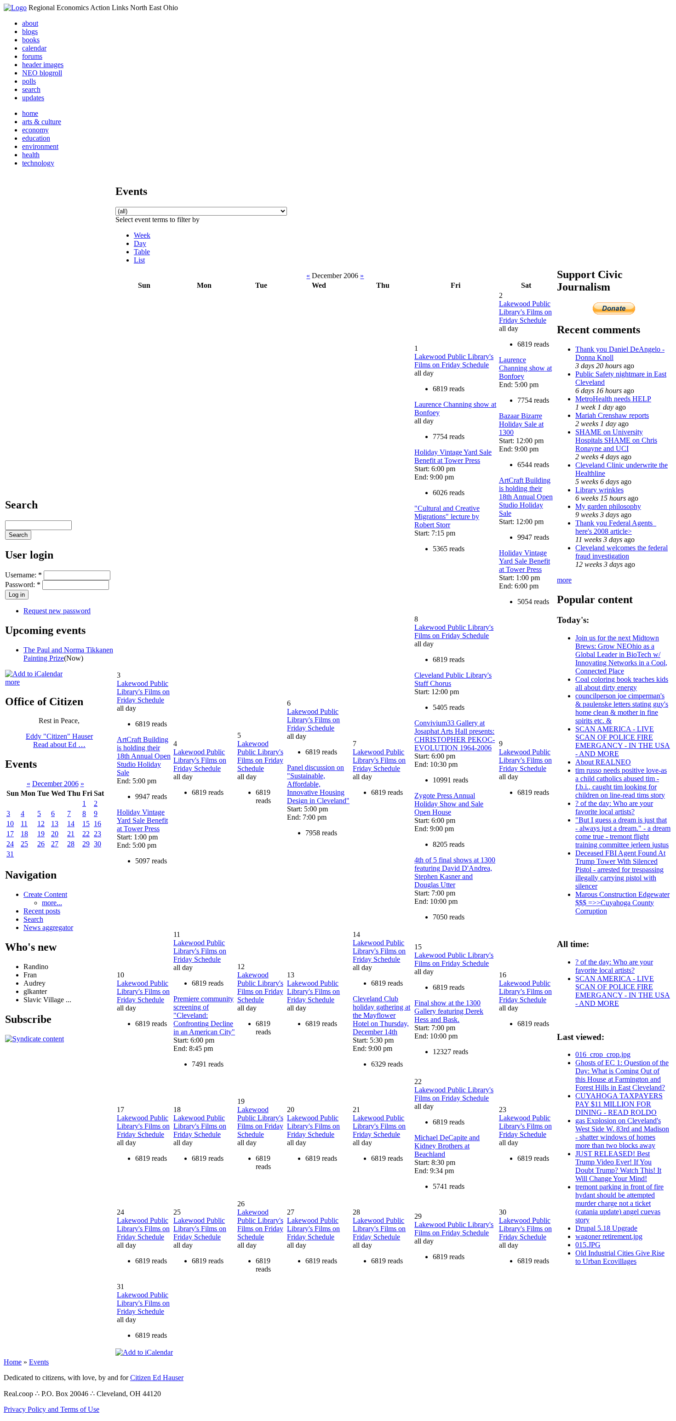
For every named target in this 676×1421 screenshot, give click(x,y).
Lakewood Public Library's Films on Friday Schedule (453, 361)
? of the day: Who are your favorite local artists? (614, 807)
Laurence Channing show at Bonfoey (525, 368)
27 (54, 844)
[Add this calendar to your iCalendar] (34, 674)
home (30, 113)
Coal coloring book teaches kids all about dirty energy (621, 683)
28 (70, 844)
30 (97, 844)
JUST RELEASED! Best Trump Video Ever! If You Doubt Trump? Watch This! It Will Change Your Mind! (618, 1166)
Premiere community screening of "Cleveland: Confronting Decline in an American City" (204, 1015)
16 (97, 823)
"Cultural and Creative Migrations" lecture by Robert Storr (447, 516)
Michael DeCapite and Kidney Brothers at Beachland (447, 1146)
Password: (22, 584)
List (139, 260)
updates (33, 98)
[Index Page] (15, 7)
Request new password (57, 611)
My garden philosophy (608, 506)
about (30, 23)
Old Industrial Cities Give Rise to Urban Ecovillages (620, 1257)
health (31, 155)
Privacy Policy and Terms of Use (51, 1409)
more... (52, 903)
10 (10, 823)
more (12, 682)
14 (70, 823)
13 (54, 823)
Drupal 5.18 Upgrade (606, 1228)
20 (54, 834)
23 (97, 834)
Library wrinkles (599, 490)
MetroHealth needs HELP (613, 399)
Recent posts (41, 911)
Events (39, 1362)
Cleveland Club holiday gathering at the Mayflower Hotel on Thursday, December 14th (381, 1015)
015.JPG (588, 1245)
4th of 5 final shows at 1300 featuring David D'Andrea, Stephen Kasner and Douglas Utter (454, 872)
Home (13, 1362)
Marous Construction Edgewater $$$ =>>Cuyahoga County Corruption (622, 902)
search (31, 89)
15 (86, 823)
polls (29, 81)
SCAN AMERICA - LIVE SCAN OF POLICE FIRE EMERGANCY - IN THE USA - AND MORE (622, 741)
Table (142, 252)
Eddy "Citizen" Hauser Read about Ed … (59, 740)
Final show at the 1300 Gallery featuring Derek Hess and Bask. (448, 1011)
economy (35, 130)
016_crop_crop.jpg (602, 1054)
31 (10, 854)
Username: (23, 575)
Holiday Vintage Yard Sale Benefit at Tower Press (453, 456)
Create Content (45, 894)
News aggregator (48, 927)
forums (32, 56)
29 (86, 844)
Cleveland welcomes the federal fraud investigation (621, 552)
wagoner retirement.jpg (608, 1236)
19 (41, 834)
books (31, 40)
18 (24, 834)
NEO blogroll (42, 73)
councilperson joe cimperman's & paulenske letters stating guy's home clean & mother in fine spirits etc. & (621, 708)
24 (10, 844)
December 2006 (55, 784)
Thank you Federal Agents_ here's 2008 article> (615, 527)
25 (24, 844)
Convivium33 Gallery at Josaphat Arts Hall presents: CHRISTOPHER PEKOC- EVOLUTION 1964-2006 (454, 735)
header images (42, 64)
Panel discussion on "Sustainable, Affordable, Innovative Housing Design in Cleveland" (318, 784)
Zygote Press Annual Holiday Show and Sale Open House (448, 804)
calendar (34, 48)
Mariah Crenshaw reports (612, 415)
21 (70, 834)
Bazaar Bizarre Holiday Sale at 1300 (521, 424)
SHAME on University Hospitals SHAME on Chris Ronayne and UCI (616, 440)
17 (10, 834)
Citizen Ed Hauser (156, 1377)
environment (40, 146)
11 (24, 823)
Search (33, 919)
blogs (30, 31)
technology (38, 163)
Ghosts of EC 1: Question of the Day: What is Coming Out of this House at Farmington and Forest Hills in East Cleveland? (622, 1075)
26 (41, 844)
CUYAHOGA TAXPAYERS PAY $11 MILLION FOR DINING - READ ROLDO (619, 1104)
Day (140, 243)
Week (142, 235)
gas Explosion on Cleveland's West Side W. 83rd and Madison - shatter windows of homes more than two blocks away (622, 1133)
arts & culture (41, 122)
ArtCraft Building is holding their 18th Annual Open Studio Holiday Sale (526, 496)
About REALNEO (603, 762)
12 (41, 823)
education (36, 138)
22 (86, 834)
